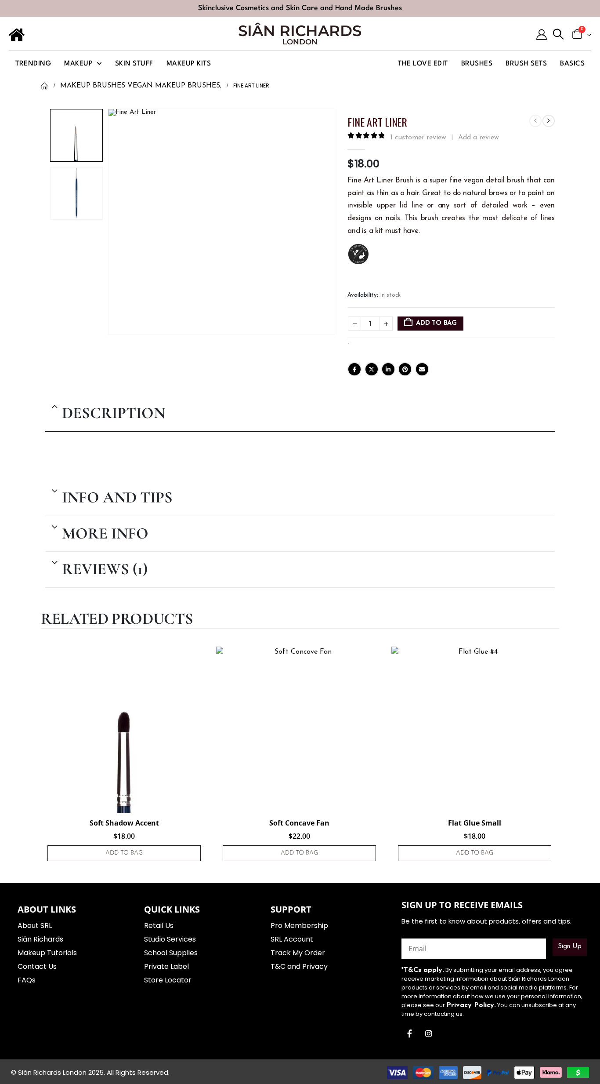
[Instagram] (428, 1033)
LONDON (300, 41)
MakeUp (78, 63)
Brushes (477, 63)
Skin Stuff (134, 63)
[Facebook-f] (409, 1033)
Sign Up (570, 946)
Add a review (478, 137)
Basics (572, 63)
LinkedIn (388, 369)
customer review (418, 137)
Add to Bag (436, 323)
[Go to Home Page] (44, 85)
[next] (548, 121)
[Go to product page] (124, 730)
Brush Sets (526, 63)
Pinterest (405, 369)
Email (422, 369)
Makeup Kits (188, 63)
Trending (33, 63)
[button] (558, 34)
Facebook (354, 369)
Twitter (372, 369)
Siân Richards (299, 31)
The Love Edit (423, 63)
